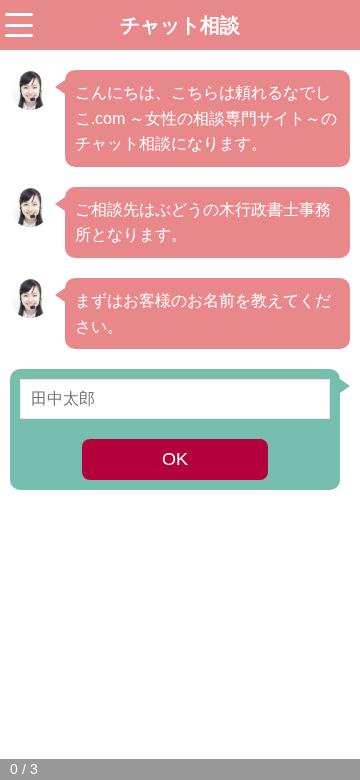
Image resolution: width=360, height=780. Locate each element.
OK (175, 459)
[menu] (19, 25)
